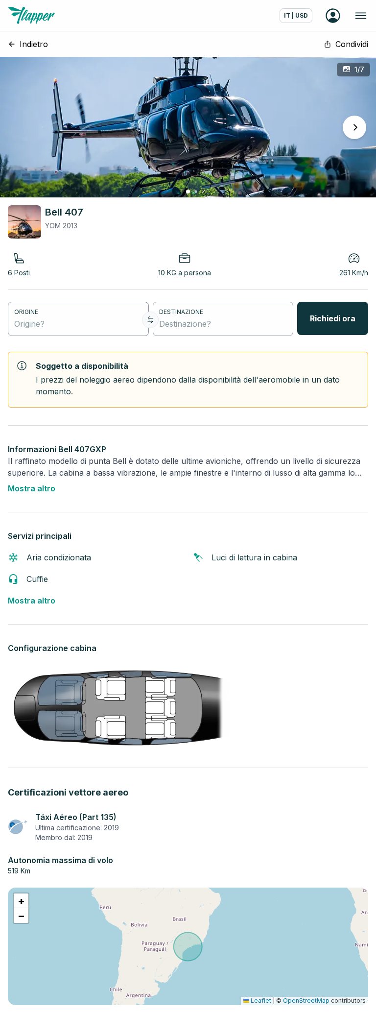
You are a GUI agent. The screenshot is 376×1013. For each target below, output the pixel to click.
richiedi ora (332, 318)
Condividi (351, 44)
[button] (21, 900)
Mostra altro (31, 488)
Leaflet (260, 1000)
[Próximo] (354, 127)
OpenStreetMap (306, 1000)
